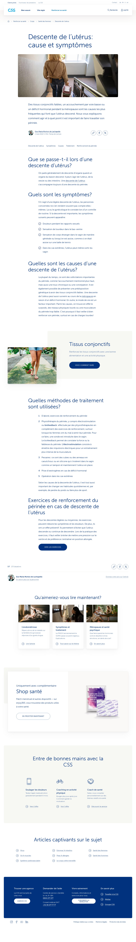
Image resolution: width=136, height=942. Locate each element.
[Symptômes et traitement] (68, 627)
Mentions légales (101, 922)
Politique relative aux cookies (83, 922)
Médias (107, 899)
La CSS (40, 3)
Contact (114, 2)
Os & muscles (25, 856)
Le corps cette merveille (66, 861)
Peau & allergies (63, 856)
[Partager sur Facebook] (99, 132)
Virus (22, 850)
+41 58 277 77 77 (49, 905)
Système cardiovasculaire (30, 861)
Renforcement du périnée (87, 146)
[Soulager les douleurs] (37, 793)
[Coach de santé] (99, 793)
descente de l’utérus (75, 180)
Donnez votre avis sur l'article (117, 577)
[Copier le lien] (93, 132)
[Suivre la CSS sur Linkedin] (27, 922)
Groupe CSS (110, 904)
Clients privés (12, 3)
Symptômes (51, 146)
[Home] (8, 21)
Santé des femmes (100, 850)
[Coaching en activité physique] (68, 793)
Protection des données (118, 922)
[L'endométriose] (34, 627)
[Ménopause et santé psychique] (102, 627)
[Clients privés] (11, 10)
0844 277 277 (48, 898)
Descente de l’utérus (36, 146)
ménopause (87, 296)
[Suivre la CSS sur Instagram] (11, 922)
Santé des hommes (100, 856)
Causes (61, 146)
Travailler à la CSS (111, 894)
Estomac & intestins (64, 850)
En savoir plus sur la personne (27, 580)
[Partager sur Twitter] (105, 132)
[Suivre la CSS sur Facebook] (16, 922)
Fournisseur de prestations (27, 3)
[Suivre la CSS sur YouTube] (21, 922)
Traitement (70, 146)
